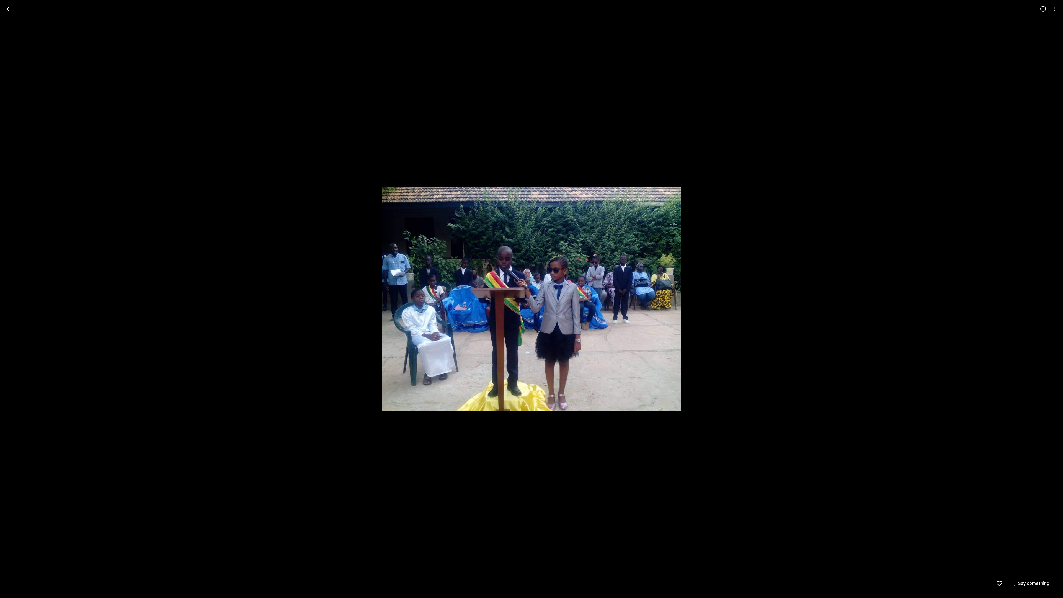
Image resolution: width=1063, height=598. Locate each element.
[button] (1047, 299)
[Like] (999, 583)
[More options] (1054, 8)
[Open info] (1043, 8)
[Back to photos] (9, 9)
